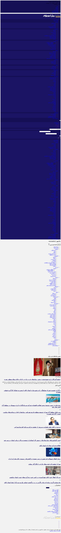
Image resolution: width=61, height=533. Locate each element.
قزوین (54, 96)
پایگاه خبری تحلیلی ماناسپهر (52, 511)
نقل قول (56, 507)
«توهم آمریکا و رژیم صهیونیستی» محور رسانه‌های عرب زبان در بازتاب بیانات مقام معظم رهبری (32, 379)
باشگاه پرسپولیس (49, 42)
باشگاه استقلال (50, 43)
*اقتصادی (56, 28)
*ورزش (56, 40)
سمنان (54, 93)
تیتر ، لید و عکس (55, 496)
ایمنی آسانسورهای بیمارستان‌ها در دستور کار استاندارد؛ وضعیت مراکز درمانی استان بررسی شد (32, 440)
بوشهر (54, 84)
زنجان (54, 92)
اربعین (54, 63)
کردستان (54, 99)
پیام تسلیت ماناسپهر (52, 117)
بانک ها (54, 29)
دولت (55, 24)
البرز (55, 82)
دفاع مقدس (53, 62)
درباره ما (56, 502)
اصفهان (54, 81)
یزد (55, 111)
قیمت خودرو (55, 506)
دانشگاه (54, 51)
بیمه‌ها (54, 31)
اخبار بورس (53, 34)
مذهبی (54, 60)
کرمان (54, 100)
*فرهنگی (56, 59)
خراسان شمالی (53, 90)
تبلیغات (56, 8)
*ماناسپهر (56, 112)
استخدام (54, 33)
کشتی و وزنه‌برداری (52, 44)
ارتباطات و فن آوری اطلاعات (50, 35)
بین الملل (54, 66)
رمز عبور (59, 133)
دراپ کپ (56, 501)
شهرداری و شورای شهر (51, 58)
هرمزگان (54, 109)
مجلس (54, 25)
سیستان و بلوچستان (52, 94)
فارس (54, 95)
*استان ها (56, 76)
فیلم (55, 70)
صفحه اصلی (55, 19)
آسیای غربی (53, 67)
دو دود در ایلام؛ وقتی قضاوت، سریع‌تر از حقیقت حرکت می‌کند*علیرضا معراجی (37, 427)
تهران (55, 85)
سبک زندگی (53, 54)
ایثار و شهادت (53, 61)
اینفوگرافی (54, 73)
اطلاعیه (54, 115)
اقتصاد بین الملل (52, 36)
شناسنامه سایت (55, 11)
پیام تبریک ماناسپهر (52, 116)
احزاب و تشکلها (53, 27)
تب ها (57, 494)
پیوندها (57, 7)
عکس (54, 74)
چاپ (57, 513)
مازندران (54, 107)
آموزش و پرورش (52, 52)
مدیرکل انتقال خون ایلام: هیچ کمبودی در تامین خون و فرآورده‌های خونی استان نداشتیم (35, 477)
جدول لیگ (56, 498)
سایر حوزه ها (53, 49)
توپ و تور (54, 48)
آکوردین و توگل (55, 489)
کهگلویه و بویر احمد (52, 102)
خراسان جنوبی (53, 87)
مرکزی (54, 108)
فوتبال (54, 41)
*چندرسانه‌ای (55, 69)
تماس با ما (56, 9)
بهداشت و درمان (52, 53)
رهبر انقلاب (53, 23)
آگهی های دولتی (55, 12)
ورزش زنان (53, 46)
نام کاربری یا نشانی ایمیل (56, 131)
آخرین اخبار (56, 20)
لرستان (54, 105)
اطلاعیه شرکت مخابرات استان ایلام (50, 445)
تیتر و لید (56, 497)
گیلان (55, 104)
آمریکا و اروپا (53, 68)
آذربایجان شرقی (52, 77)
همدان (54, 110)
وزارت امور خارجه (52, 26)
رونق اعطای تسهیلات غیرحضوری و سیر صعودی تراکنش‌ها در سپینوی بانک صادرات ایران (34, 459)
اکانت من (56, 492)
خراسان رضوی (53, 88)
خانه (57, 6)
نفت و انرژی (53, 32)
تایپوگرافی (56, 493)
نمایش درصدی (55, 509)
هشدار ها (56, 510)
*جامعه (56, 50)
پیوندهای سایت (55, 118)
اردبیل (54, 79)
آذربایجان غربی (53, 78)
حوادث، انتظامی (52, 56)
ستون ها (56, 503)
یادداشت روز (53, 113)
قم (55, 98)
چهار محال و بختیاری (52, 86)
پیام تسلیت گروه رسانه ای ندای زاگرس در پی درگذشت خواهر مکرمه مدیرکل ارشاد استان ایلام (32, 482)
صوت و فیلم (53, 75)
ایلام (55, 83)
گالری (54, 71)
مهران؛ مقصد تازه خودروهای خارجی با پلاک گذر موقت (44, 464)
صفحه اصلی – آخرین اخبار (53, 505)
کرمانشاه (54, 101)
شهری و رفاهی (53, 57)
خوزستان (54, 91)
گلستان (54, 103)
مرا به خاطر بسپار (55, 135)
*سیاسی (56, 22)
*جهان (57, 65)
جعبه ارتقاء (56, 500)
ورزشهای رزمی (53, 45)
